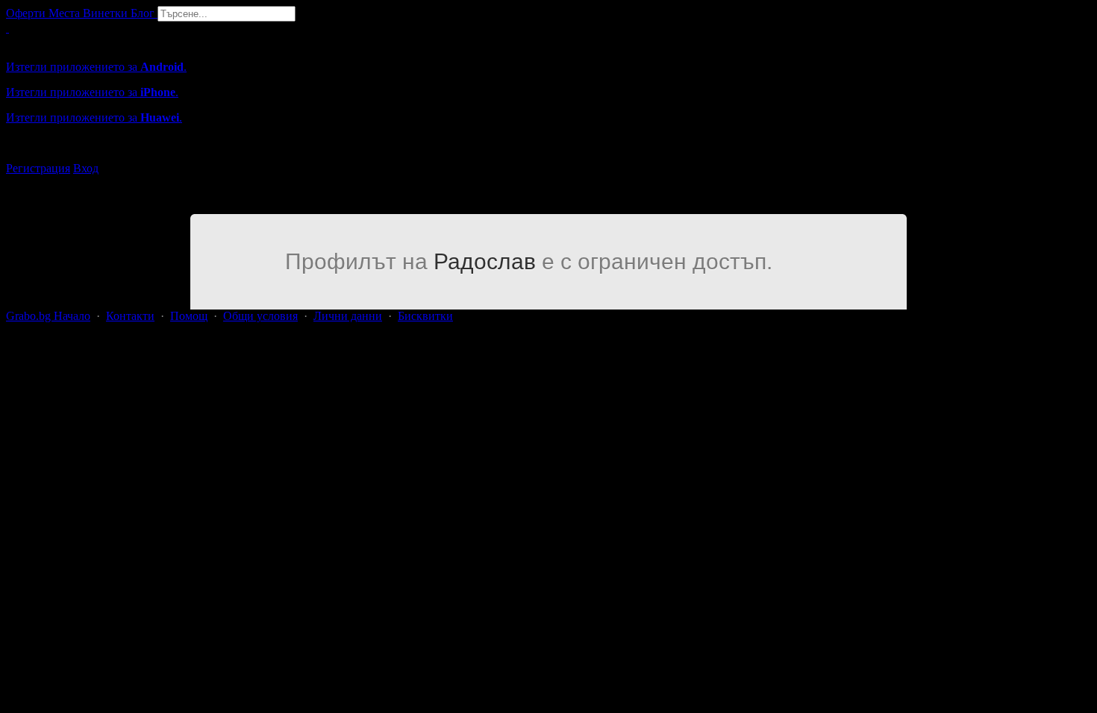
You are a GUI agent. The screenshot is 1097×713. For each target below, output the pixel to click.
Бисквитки (425, 316)
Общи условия (260, 316)
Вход (86, 168)
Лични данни (347, 316)
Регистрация (38, 168)
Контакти (130, 316)
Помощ (188, 316)
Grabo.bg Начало (48, 316)
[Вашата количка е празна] (7, 28)
